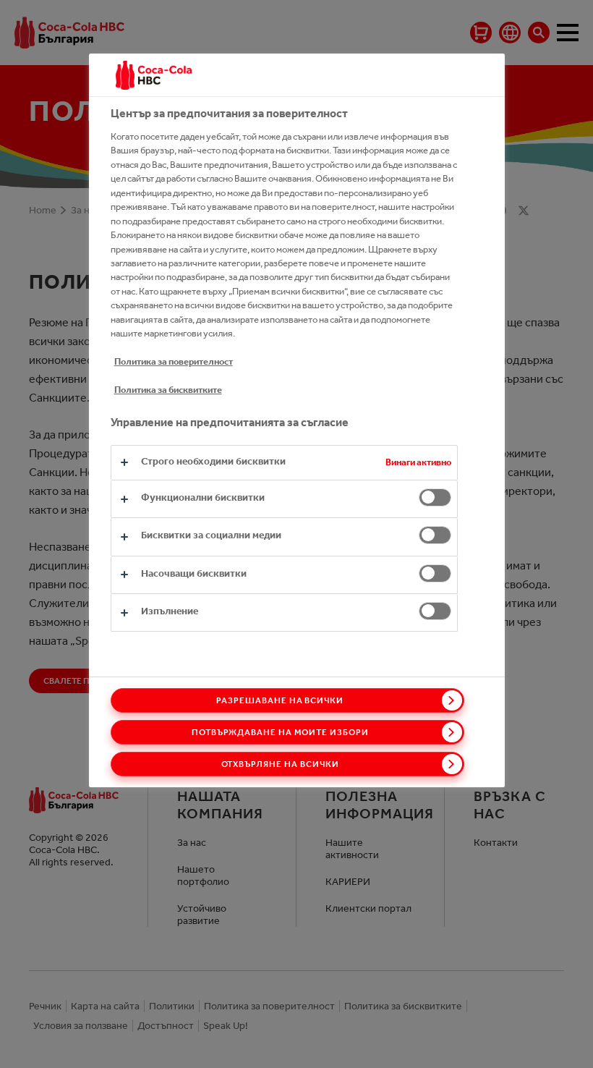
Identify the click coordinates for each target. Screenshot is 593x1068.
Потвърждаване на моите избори (280, 732)
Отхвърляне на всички (280, 764)
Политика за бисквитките (168, 389)
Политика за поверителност (173, 361)
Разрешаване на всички (280, 700)
